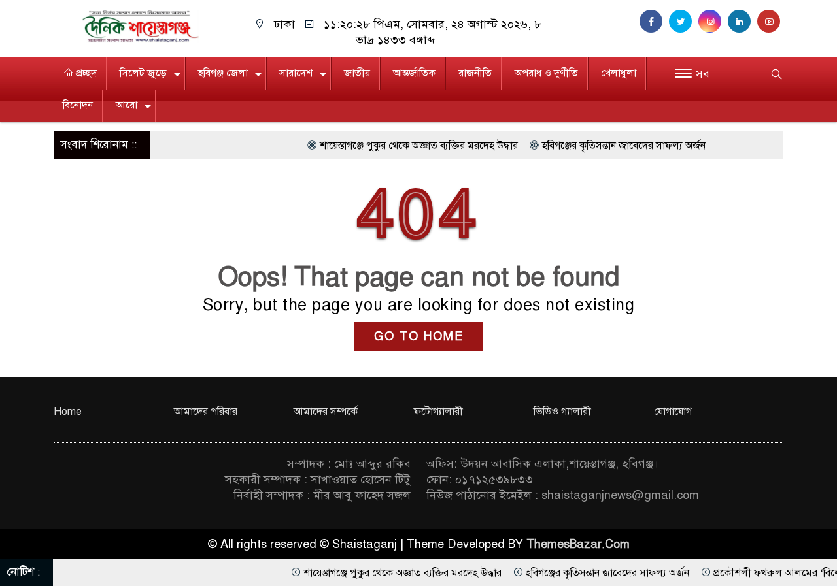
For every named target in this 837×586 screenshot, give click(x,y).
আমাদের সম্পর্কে (326, 411)
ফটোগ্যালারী (438, 411)
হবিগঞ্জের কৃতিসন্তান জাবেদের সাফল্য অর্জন (606, 145)
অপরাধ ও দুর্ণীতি (546, 73)
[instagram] (713, 21)
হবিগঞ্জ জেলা (223, 73)
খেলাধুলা (618, 73)
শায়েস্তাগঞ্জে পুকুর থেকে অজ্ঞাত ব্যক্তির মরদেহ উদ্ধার (401, 145)
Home (68, 411)
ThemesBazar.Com (578, 544)
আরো (126, 105)
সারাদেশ (296, 73)
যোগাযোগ (673, 411)
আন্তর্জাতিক (414, 73)
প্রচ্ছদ (85, 73)
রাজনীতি (475, 73)
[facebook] (654, 21)
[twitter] (683, 21)
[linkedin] (742, 21)
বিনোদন (78, 105)
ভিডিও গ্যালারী (562, 411)
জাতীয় (357, 73)
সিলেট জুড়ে (143, 73)
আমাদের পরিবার (205, 411)
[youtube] (770, 21)
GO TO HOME (419, 336)
